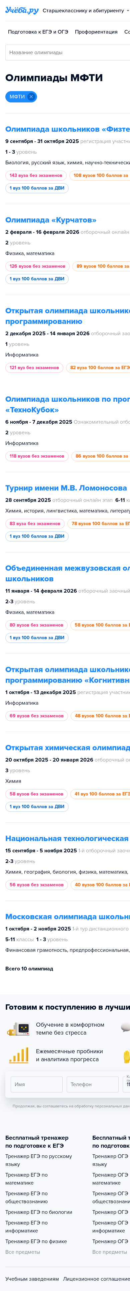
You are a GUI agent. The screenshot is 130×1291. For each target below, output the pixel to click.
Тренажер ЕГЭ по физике (36, 1241)
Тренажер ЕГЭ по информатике (26, 1226)
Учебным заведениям (32, 1279)
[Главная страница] (22, 11)
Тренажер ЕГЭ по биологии (38, 1212)
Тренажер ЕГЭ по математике (26, 1179)
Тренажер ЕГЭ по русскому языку (38, 1160)
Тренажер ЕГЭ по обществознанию (26, 1197)
